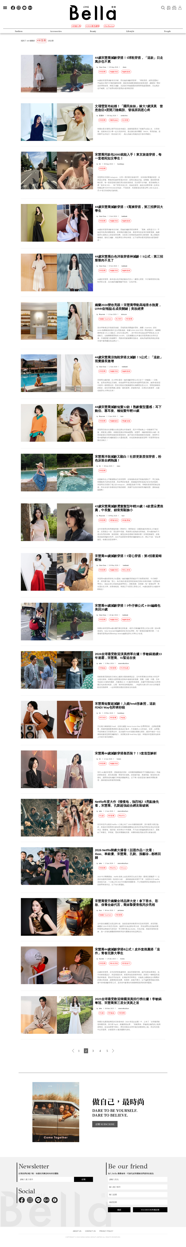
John (100, 663)
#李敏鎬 (102, 668)
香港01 (101, 116)
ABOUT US (77, 1231)
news (118, 466)
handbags (120, 164)
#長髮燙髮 (126, 520)
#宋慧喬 (102, 72)
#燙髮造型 (114, 520)
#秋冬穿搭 (114, 963)
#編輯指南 (126, 72)
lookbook (124, 216)
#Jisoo (123, 868)
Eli (100, 164)
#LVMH (119, 319)
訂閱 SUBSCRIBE (104, 1124)
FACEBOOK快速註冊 (150, 1209)
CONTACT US (90, 1231)
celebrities (124, 116)
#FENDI (102, 718)
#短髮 (123, 718)
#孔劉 (101, 816)
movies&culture (123, 663)
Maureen (102, 314)
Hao (100, 910)
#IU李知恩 (124, 668)
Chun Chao (102, 67)
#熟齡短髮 (126, 421)
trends (119, 759)
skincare (124, 314)
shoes (124, 67)
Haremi (101, 959)
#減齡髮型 (114, 421)
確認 (119, 1209)
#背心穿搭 (126, 570)
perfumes (121, 910)
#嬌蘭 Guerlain (105, 319)
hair (122, 416)
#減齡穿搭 (114, 72)
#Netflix (122, 816)
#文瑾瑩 (125, 120)
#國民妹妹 (114, 120)
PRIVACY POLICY (106, 1231)
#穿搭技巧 (126, 963)
